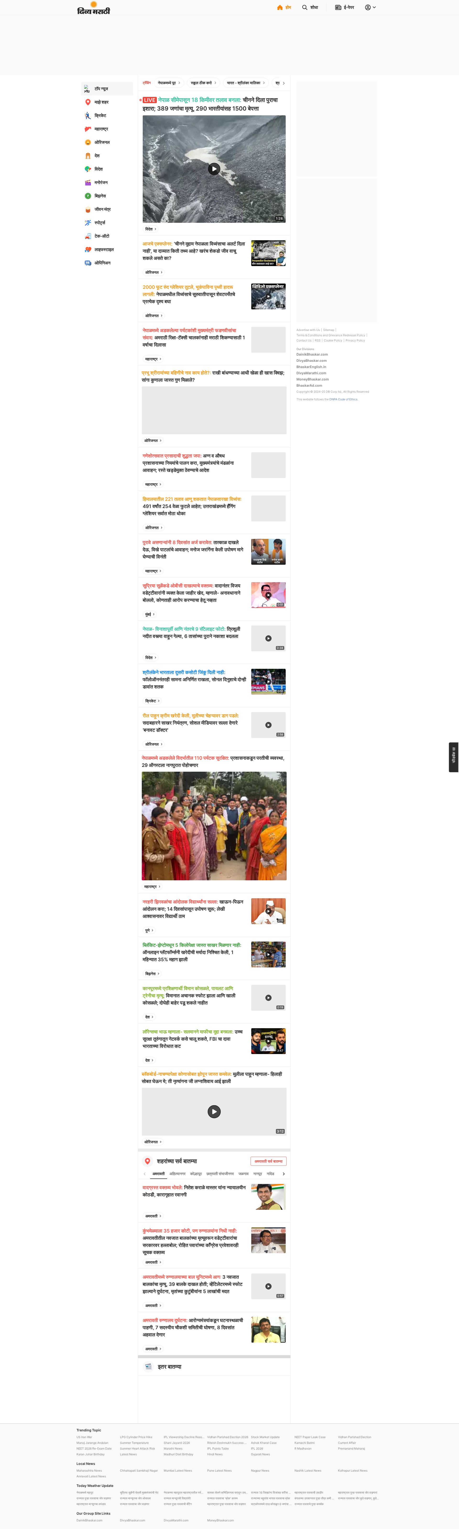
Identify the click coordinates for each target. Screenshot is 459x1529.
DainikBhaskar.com (312, 354)
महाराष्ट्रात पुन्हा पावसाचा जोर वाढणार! (357, 1492)
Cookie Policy (333, 340)
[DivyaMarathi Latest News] (93, 12)
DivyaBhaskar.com (311, 360)
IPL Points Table (218, 1448)
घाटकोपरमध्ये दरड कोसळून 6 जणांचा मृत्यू (271, 1504)
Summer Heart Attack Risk (137, 1448)
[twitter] (269, 229)
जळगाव (244, 1173)
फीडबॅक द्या (453, 755)
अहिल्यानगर (177, 1173)
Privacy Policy (355, 340)
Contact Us (303, 340)
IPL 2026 (257, 1448)
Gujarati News (260, 1454)
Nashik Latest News (308, 1470)
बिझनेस (150, 973)
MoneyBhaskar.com (312, 379)
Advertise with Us (308, 330)
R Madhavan (303, 1448)
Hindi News (215, 1454)
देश (147, 1017)
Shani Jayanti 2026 (177, 1443)
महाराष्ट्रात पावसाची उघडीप (309, 1492)
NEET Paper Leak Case (310, 1437)
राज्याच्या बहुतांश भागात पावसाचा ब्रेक (270, 1498)
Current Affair (347, 1443)
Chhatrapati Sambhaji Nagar (139, 1470)
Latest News (128, 1454)
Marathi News (173, 1448)
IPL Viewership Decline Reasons (184, 1437)
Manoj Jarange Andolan (92, 1443)
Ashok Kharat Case (264, 1443)
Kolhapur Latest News (352, 1470)
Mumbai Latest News (178, 1470)
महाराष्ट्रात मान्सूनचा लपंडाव (91, 1504)
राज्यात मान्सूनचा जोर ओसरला (135, 1498)
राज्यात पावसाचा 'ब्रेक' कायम (222, 1498)
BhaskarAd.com (309, 385)
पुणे (147, 930)
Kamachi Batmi (305, 1443)
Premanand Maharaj (351, 1448)
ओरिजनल (152, 272)
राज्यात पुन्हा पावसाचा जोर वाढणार (93, 1498)
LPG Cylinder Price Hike (136, 1437)
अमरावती (159, 1173)
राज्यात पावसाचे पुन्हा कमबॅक (309, 1504)
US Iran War (84, 1437)
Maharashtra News (89, 1470)
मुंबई (148, 614)
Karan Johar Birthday (90, 1454)
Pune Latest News (219, 1470)
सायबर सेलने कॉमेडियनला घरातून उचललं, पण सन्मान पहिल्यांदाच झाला (227, 1492)
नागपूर (257, 1173)
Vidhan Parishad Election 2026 (227, 1437)
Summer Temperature (134, 1443)
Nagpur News (260, 1470)
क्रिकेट (150, 700)
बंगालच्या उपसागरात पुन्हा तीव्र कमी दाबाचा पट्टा (315, 1498)
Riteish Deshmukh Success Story (227, 1443)
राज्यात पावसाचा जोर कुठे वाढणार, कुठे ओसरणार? (358, 1498)
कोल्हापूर (196, 1173)
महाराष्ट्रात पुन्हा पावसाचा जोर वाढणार (226, 1504)
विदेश (149, 229)
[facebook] (258, 229)
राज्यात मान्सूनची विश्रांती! (177, 1498)
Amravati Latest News (91, 1476)
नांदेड (270, 1173)
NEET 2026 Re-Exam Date (94, 1448)
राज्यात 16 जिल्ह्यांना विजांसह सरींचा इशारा (271, 1492)
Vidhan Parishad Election (354, 1437)
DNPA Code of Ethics (343, 399)
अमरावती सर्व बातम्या (269, 1161)
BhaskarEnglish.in (311, 367)
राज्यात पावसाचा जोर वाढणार (134, 1504)
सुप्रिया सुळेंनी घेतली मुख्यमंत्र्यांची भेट (139, 1492)
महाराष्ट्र (151, 359)
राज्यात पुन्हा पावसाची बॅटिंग (178, 1504)
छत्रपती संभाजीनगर (220, 1173)
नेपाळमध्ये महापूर (84, 1492)
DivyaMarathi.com (311, 373)
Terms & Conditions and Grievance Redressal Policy (330, 335)
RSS (318, 340)
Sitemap (328, 330)
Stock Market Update (265, 1437)
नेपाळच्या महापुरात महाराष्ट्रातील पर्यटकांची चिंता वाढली (184, 1492)
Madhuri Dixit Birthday (178, 1454)
